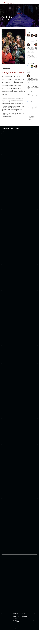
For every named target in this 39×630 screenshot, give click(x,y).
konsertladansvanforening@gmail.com (29, 620)
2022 (19, 13)
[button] (36, 2)
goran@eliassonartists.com (18, 618)
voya (28, 628)
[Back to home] (8, 2)
